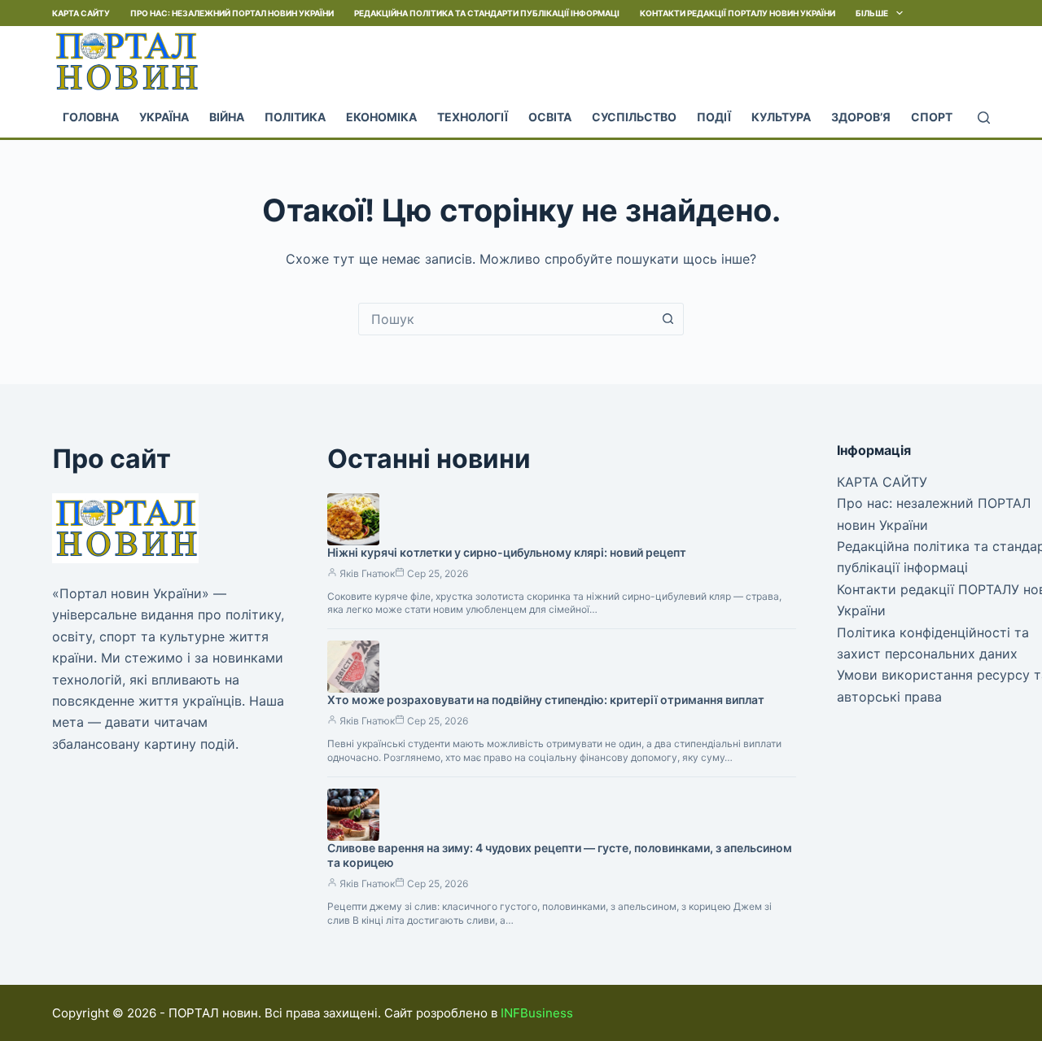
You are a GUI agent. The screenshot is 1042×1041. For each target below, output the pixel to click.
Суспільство (634, 117)
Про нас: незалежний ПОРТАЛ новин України (232, 13)
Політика (295, 117)
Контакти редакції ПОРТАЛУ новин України (737, 13)
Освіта (549, 117)
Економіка (381, 117)
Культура (781, 117)
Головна (91, 117)
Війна (226, 117)
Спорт (931, 117)
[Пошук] (984, 118)
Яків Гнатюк (367, 573)
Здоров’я (861, 117)
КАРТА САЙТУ (81, 13)
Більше (872, 13)
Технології (472, 117)
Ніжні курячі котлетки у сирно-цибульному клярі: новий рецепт (506, 552)
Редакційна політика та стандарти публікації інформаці (487, 13)
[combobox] (505, 319)
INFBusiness (537, 1013)
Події (714, 117)
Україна (164, 117)
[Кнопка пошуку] (667, 319)
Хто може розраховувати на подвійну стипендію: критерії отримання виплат (545, 699)
